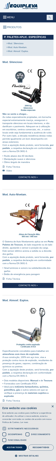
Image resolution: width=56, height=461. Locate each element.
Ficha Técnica (13, 167)
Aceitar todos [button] (14, 447)
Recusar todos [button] (41, 447)
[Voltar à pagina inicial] (20, 5)
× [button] (52, 406)
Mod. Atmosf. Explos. (18, 51)
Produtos (14, 27)
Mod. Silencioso (15, 43)
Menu (10, 17)
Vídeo (9, 170)
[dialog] (28, 432)
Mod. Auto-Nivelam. (17, 47)
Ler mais (24, 422)
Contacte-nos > (28, 177)
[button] (28, 455)
